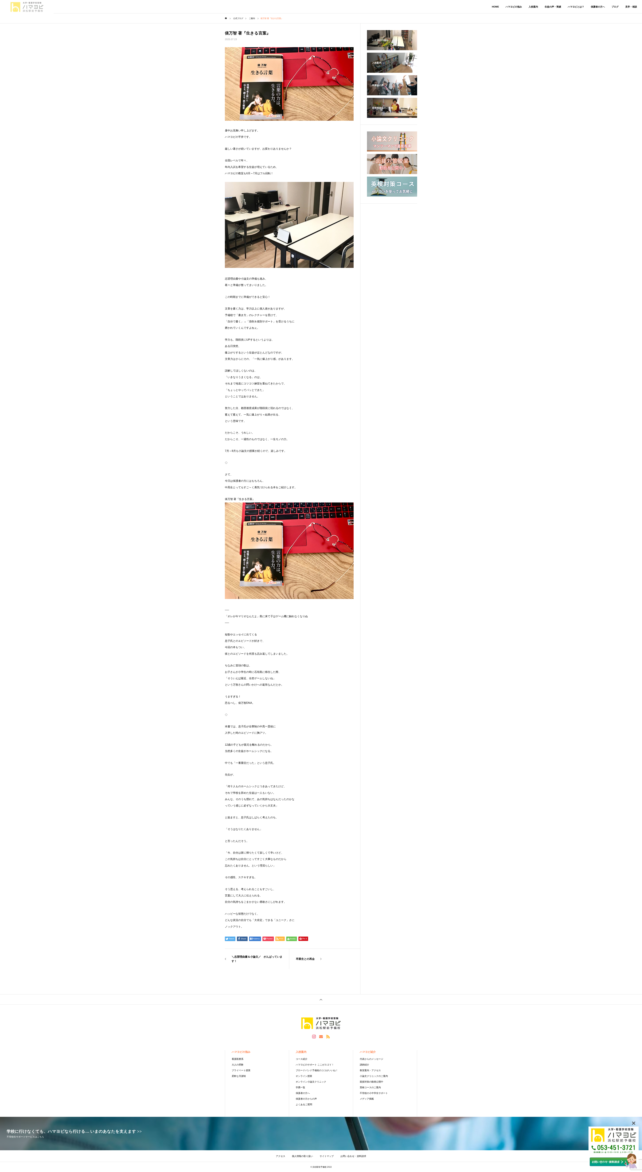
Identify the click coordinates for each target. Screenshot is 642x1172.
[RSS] (328, 1036)
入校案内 (533, 6)
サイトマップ (327, 1156)
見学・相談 (631, 6)
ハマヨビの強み (514, 6)
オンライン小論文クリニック (311, 1081)
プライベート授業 (241, 1070)
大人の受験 (237, 1064)
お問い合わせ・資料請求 (353, 1156)
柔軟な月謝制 (239, 1076)
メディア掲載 (367, 1098)
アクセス (280, 1156)
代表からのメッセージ (371, 1059)
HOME (495, 6)
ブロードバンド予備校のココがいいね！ (317, 1070)
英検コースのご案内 (370, 1087)
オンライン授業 (304, 1076)
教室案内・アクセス (370, 1070)
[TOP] (321, 999)
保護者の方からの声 (306, 1098)
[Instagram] (314, 1036)
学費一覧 (300, 1087)
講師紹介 (364, 1064)
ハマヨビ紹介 (368, 1051)
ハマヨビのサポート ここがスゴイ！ (315, 1064)
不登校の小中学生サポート (374, 1093)
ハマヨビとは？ (576, 6)
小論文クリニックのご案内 (374, 1076)
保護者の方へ (598, 6)
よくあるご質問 (304, 1104)
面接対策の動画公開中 (371, 1081)
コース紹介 (301, 1059)
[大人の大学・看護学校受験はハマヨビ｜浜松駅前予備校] (27, 6)
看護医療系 (237, 1059)
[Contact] (321, 1036)
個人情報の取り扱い (302, 1156)
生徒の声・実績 (553, 6)
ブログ (615, 6)
